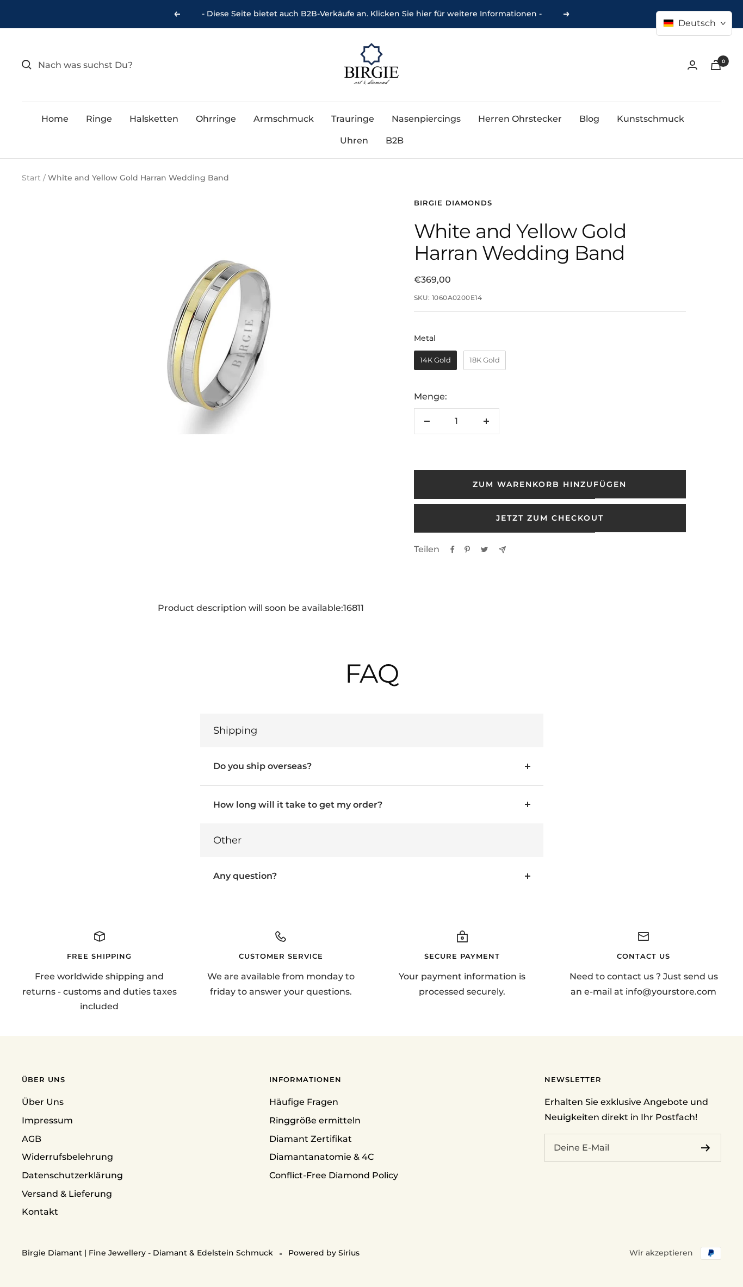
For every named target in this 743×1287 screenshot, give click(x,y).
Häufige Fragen (303, 1102)
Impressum (47, 1120)
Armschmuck (283, 119)
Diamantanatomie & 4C (321, 1157)
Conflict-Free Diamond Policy (333, 1175)
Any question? (245, 876)
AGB (31, 1139)
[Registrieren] (705, 1148)
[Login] (692, 65)
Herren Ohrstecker (520, 119)
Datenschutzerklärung (72, 1175)
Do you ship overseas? (262, 766)
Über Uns (43, 1102)
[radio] (435, 360)
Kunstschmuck (650, 119)
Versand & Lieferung (67, 1194)
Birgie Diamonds (453, 202)
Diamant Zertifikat (310, 1139)
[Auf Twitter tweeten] (484, 549)
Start (31, 178)
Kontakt (40, 1212)
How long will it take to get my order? (297, 804)
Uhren (354, 140)
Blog (589, 119)
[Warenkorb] (715, 65)
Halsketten (153, 119)
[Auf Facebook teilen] (452, 549)
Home (55, 119)
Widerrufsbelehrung (67, 1157)
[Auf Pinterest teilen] (467, 549)
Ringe (99, 119)
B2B (395, 140)
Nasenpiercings (426, 119)
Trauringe (352, 119)
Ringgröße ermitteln (315, 1120)
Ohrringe (216, 119)
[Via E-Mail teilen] (502, 549)
